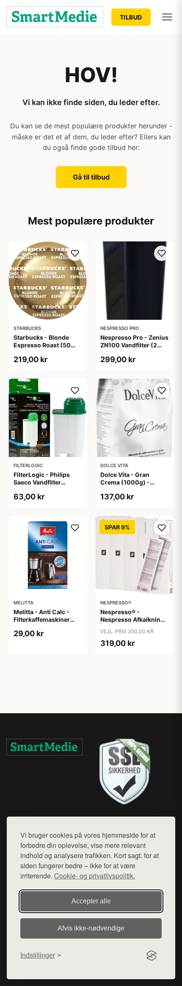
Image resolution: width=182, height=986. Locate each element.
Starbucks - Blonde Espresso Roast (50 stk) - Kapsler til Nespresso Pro (42, 349)
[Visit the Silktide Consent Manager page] (151, 955)
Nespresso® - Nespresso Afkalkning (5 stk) (132, 619)
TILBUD (131, 17)
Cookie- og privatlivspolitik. (94, 876)
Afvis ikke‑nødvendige (91, 928)
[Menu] (167, 16)
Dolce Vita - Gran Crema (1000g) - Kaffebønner (125, 482)
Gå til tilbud (91, 177)
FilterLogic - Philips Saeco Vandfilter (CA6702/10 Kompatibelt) (42, 486)
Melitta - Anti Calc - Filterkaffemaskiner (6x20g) (42, 619)
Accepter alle (91, 901)
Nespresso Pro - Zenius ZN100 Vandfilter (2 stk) (134, 345)
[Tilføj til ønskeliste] (75, 253)
